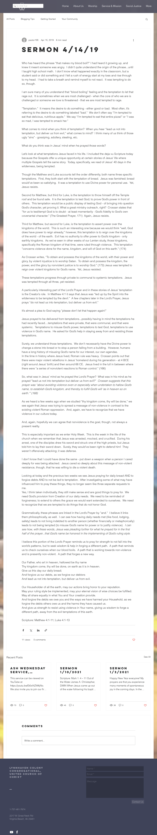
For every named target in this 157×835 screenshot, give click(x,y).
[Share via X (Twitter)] (30, 630)
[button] (146, 19)
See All (147, 656)
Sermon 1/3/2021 (119, 670)
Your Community (70, 19)
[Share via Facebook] (23, 630)
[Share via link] (45, 630)
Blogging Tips (27, 19)
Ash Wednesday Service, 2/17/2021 (28, 670)
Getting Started (48, 19)
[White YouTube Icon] (11, 832)
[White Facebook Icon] (17, 832)
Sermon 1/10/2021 (71, 670)
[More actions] (133, 40)
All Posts (10, 19)
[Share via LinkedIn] (38, 630)
